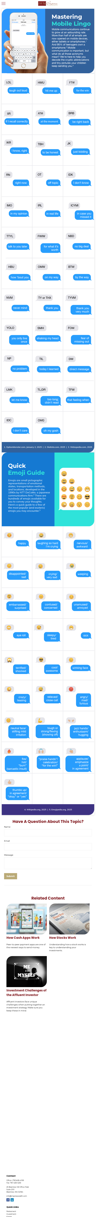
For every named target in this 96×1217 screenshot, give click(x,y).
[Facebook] (8, 1199)
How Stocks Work (62, 938)
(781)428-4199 (18, 1180)
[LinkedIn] (12, 1199)
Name (7, 827)
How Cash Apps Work (23, 938)
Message (8, 855)
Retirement (11, 1211)
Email (7, 841)
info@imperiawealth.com (16, 1196)
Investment (11, 1214)
